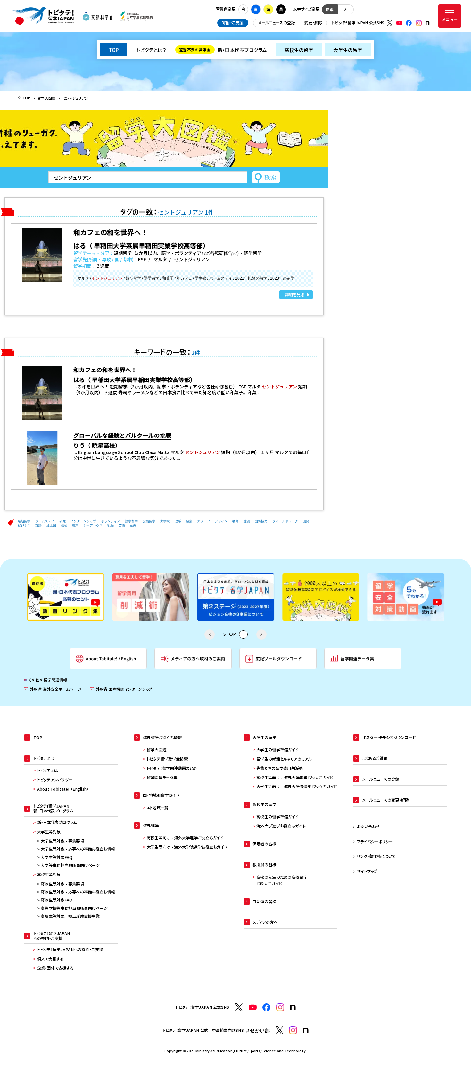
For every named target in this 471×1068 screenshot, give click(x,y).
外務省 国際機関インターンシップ (121, 689)
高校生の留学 (298, 49)
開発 (306, 521)
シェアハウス (93, 525)
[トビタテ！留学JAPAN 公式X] (389, 23)
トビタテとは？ (151, 49)
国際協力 (261, 521)
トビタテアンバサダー (55, 780)
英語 (38, 525)
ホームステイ (44, 521)
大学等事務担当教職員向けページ (70, 865)
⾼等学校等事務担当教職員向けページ (74, 908)
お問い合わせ (368, 826)
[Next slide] (261, 634)
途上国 (51, 525)
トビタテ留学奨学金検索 (167, 759)
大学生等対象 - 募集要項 (62, 841)
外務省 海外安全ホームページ (52, 689)
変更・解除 (313, 23)
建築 (247, 521)
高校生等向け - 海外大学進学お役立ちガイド (185, 838)
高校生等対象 (49, 874)
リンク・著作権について (376, 856)
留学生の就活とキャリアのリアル (284, 759)
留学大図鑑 (156, 750)
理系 (178, 521)
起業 (189, 521)
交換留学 (149, 521)
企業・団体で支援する (55, 968)
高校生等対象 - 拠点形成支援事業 (70, 916)
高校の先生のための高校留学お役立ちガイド (281, 880)
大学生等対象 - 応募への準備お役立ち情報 (78, 849)
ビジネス (24, 525)
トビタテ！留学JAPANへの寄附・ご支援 (70, 949)
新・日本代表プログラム (223, 49)
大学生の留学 (347, 49)
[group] (65, 597)
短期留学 (24, 521)
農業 (75, 525)
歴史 (133, 525)
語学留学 (131, 521)
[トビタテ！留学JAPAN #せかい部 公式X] (280, 1030)
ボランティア (110, 521)
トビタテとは (47, 770)
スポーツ (203, 521)
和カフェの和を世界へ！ (105, 369)
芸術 (122, 525)
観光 (110, 525)
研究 (62, 521)
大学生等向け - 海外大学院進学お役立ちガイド (187, 847)
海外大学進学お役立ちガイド (280, 826)
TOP (114, 49)
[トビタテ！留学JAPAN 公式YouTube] (399, 23)
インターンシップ (83, 521)
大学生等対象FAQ (57, 857)
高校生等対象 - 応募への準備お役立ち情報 (78, 892)
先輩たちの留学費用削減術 (279, 768)
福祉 (64, 525)
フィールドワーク (285, 521)
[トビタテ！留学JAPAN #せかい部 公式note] (306, 1030)
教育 (235, 521)
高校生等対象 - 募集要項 (62, 884)
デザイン (221, 521)
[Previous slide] (209, 634)
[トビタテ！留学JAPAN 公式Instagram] (419, 23)
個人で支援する (50, 959)
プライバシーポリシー (375, 841)
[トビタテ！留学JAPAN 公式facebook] (409, 23)
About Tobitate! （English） (63, 789)
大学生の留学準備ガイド (277, 750)
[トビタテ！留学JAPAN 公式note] (427, 23)
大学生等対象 (49, 832)
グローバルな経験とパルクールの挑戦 (122, 435)
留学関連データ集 (162, 777)
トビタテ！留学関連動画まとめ (172, 768)
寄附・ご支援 (233, 23)
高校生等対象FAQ (57, 900)
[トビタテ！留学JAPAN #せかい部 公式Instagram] (293, 1030)
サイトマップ (367, 871)
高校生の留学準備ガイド (277, 816)
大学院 (165, 521)
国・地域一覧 (158, 808)
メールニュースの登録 (276, 23)
